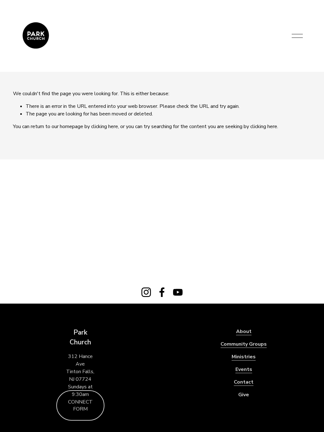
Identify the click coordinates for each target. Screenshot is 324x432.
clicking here (104, 126)
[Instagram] (146, 292)
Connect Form (80, 405)
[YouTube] (178, 292)
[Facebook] (162, 292)
